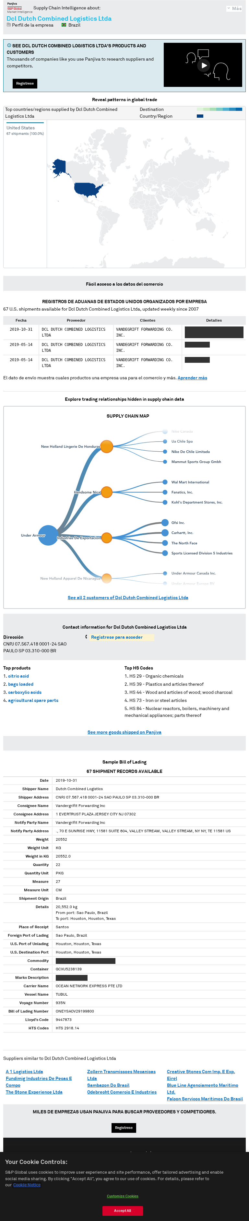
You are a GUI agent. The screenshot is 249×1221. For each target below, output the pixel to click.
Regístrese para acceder (117, 637)
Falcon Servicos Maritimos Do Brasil (205, 1099)
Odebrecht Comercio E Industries (122, 1092)
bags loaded (20, 684)
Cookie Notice (27, 1185)
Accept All (122, 1211)
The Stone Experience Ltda (34, 1092)
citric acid (18, 676)
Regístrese (25, 83)
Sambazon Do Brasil (108, 1085)
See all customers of (128, 598)
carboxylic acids (25, 692)
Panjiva (19, 8)
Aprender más (192, 378)
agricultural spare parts (33, 700)
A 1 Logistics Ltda (24, 1072)
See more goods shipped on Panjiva (124, 732)
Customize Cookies (123, 1196)
